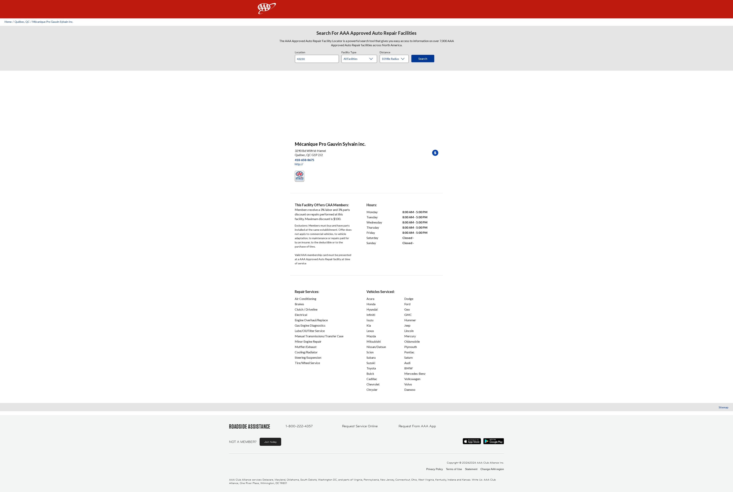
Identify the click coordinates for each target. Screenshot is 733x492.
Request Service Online (360, 426)
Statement (471, 469)
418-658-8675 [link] (304, 160)
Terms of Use (454, 469)
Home (8, 21)
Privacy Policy (434, 469)
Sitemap (723, 407)
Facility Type (348, 52)
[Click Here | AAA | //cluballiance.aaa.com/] (267, 11)
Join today (270, 441)
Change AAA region (492, 469)
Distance (385, 52)
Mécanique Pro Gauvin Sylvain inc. (52, 21)
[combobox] (318, 58)
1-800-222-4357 (299, 426)
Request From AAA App (417, 426)
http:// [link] (299, 164)
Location (300, 52)
